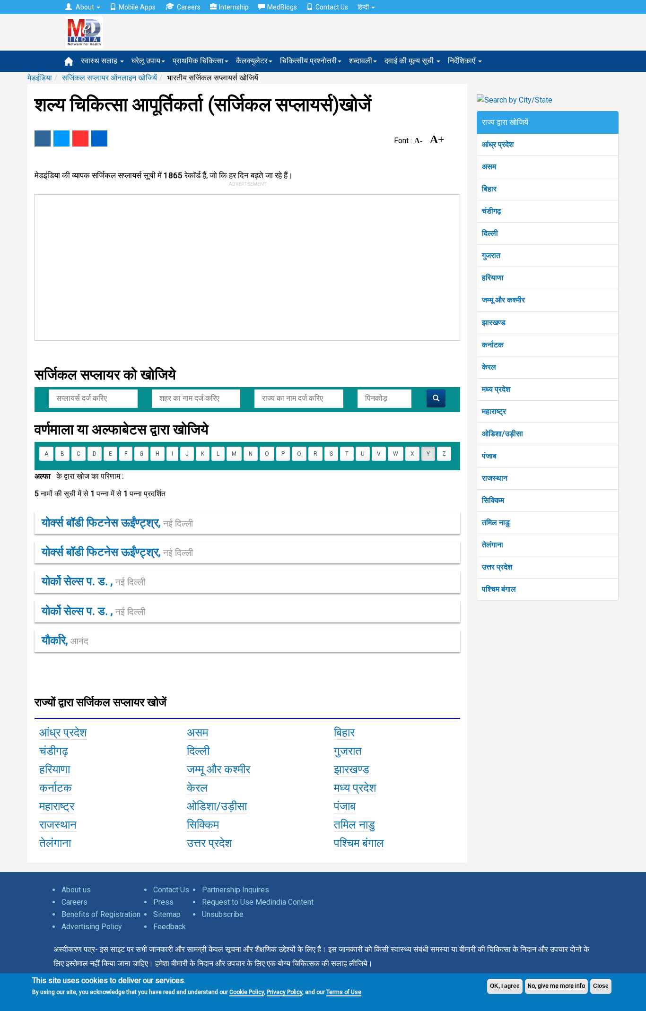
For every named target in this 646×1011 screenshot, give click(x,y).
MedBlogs (282, 7)
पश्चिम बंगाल (499, 589)
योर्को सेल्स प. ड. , (93, 581)
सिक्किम (493, 500)
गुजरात (491, 255)
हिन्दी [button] (364, 7)
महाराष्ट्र (494, 411)
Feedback (169, 926)
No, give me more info (556, 986)
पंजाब (489, 455)
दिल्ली (490, 233)
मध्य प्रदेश (496, 389)
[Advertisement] (243, 266)
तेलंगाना (492, 544)
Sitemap (167, 914)
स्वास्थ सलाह (100, 60)
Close (601, 986)
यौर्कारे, (65, 640)
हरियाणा (493, 277)
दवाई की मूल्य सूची (410, 60)
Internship (234, 7)
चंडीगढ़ (491, 211)
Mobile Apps (137, 7)
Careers (189, 7)
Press (163, 902)
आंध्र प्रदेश (498, 144)
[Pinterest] (80, 138)
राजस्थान (494, 478)
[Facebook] (43, 138)
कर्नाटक (493, 344)
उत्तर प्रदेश (497, 566)
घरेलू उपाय (145, 60)
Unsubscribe (223, 914)
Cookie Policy (246, 992)
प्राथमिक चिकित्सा (198, 60)
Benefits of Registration (100, 914)
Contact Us (331, 7)
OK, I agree (505, 986)
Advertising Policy (91, 926)
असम (489, 166)
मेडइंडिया (39, 77)
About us (76, 889)
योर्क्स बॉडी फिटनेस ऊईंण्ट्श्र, (117, 522)
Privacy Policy (284, 992)
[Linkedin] (99, 138)
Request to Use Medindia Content (258, 902)
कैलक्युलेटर (252, 60)
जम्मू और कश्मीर (503, 299)
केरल (489, 367)
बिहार (489, 188)
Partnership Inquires (235, 889)
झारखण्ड (494, 322)
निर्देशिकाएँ (462, 60)
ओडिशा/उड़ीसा (502, 433)
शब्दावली (360, 60)
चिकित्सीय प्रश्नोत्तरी (308, 60)
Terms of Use (343, 992)
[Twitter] (61, 138)
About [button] (85, 7)
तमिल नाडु (496, 522)
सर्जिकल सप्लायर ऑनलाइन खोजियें (109, 77)
